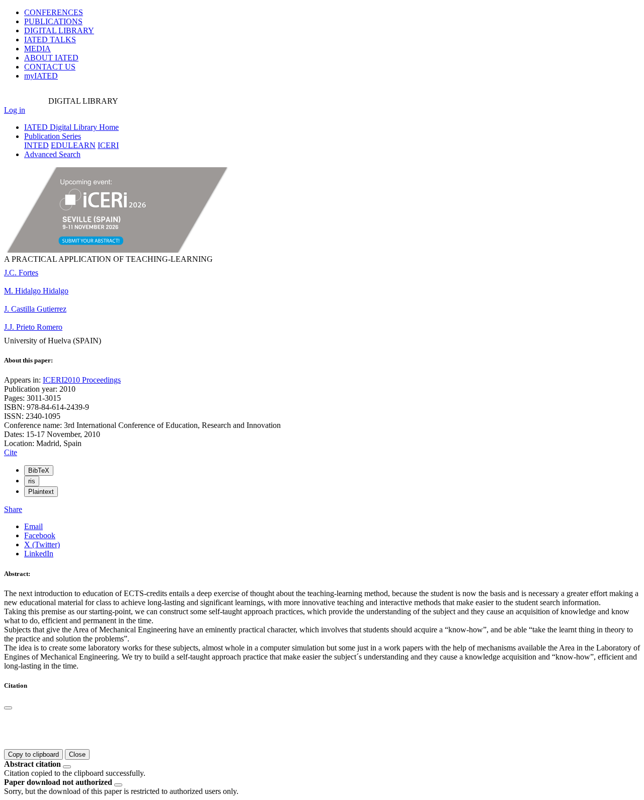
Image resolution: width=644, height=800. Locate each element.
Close (77, 754)
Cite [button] (10, 452)
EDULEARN (73, 145)
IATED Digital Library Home (71, 127)
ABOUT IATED (51, 57)
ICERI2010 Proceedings (82, 380)
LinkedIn (38, 553)
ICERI (108, 145)
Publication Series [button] (52, 136)
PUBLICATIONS (53, 21)
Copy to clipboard (33, 754)
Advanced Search (52, 154)
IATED (50, 39)
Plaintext (41, 491)
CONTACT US (49, 66)
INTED (36, 145)
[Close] (8, 707)
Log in (14, 110)
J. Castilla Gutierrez (35, 309)
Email (33, 526)
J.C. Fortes (21, 272)
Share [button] (13, 509)
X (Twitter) (42, 544)
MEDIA (37, 48)
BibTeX (38, 470)
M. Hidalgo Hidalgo (36, 290)
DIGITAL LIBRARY (59, 30)
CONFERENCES (53, 12)
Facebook (39, 535)
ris (31, 481)
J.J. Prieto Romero (33, 327)
